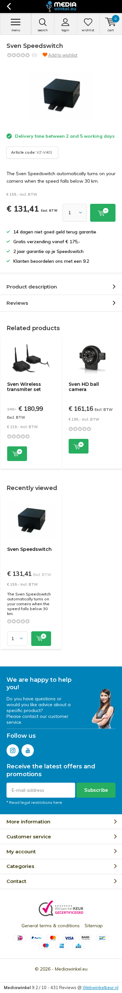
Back (8, 6)
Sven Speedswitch (29, 549)
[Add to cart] (102, 213)
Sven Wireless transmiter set (24, 386)
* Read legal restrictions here (34, 802)
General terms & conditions (50, 926)
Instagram (13, 750)
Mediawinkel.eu (71, 969)
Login (65, 30)
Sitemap (94, 926)
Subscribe (96, 790)
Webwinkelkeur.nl (100, 987)
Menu (15, 30)
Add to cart (17, 453)
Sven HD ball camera (84, 386)
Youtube (27, 750)
